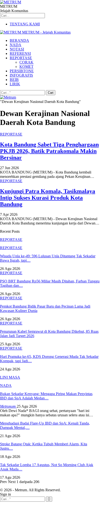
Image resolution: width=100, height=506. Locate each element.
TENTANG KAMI (25, 24)
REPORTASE (21, 58)
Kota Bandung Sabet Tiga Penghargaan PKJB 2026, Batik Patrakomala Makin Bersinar (49, 151)
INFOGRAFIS (21, 75)
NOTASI (17, 49)
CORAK (26, 62)
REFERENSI (20, 53)
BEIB (14, 80)
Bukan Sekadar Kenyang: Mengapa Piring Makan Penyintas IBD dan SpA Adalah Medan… (46, 396)
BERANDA (19, 40)
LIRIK (15, 84)
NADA (15, 45)
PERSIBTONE (22, 71)
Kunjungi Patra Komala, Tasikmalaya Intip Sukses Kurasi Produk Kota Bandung (47, 197)
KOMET (26, 67)
